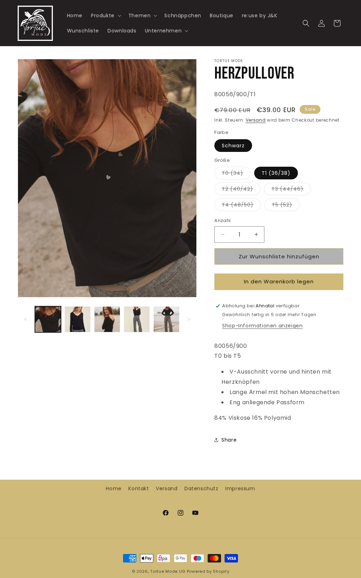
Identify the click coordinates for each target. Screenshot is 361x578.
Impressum (240, 488)
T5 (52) (286, 206)
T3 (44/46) (291, 190)
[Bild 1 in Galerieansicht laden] (48, 319)
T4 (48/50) (241, 206)
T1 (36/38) (276, 173)
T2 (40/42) (241, 190)
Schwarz (233, 145)
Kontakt (138, 488)
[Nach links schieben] (25, 319)
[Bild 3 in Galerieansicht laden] (107, 319)
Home (113, 488)
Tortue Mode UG (167, 571)
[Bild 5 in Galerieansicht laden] (166, 319)
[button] (105, 15)
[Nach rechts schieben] (189, 319)
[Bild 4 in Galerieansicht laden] (137, 319)
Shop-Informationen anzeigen (262, 325)
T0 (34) (236, 174)
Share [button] (229, 439)
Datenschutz (201, 488)
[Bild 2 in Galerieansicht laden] (78, 319)
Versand (256, 120)
